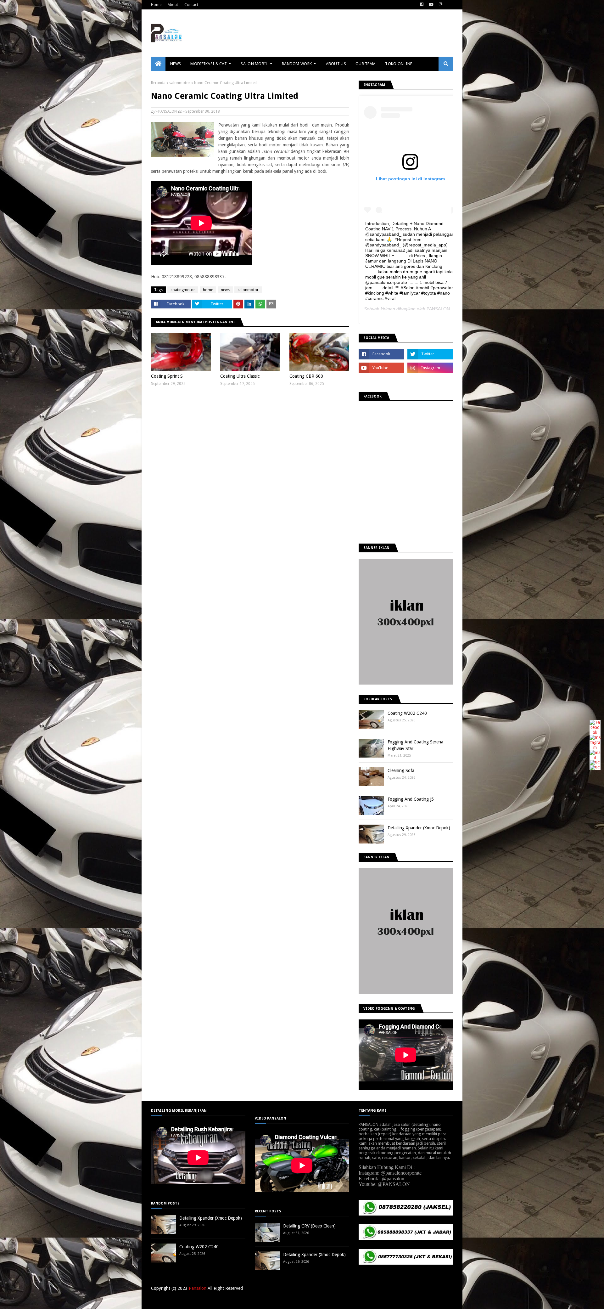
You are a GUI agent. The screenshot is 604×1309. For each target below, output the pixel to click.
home (208, 290)
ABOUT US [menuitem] (336, 63)
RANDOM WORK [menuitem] (297, 63)
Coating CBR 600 (306, 376)
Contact (191, 5)
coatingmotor (183, 290)
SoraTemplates (184, 1300)
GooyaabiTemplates (243, 1300)
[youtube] (431, 4)
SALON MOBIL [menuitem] (254, 63)
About (173, 5)
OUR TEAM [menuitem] (365, 63)
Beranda (158, 83)
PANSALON (167, 111)
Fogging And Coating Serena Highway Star (415, 745)
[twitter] (430, 354)
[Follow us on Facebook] (595, 732)
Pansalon (197, 1288)
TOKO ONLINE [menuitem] (398, 63)
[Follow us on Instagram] (595, 747)
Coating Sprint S (167, 376)
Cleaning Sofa (401, 770)
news (225, 290)
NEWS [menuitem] (175, 63)
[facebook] (421, 4)
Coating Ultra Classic (240, 376)
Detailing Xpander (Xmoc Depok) (419, 827)
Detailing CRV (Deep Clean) (309, 1225)
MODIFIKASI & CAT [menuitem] (208, 63)
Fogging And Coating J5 (411, 799)
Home (156, 5)
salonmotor (179, 83)
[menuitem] (158, 64)
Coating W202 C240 (407, 713)
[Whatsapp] (595, 767)
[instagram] (440, 4)
